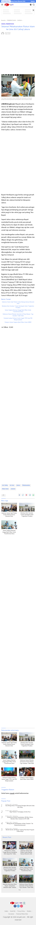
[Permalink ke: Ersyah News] (2, 33)
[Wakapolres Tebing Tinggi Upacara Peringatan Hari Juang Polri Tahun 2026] (10, 845)
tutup (19, 889)
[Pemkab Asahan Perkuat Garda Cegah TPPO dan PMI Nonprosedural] (9, 771)
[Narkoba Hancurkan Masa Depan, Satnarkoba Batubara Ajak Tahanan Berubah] (10, 879)
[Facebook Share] (19, 495)
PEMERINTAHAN (10, 24)
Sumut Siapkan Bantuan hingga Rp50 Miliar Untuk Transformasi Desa (18, 311)
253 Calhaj (5, 485)
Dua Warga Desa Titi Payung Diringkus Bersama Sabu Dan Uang (20, 806)
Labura (18, 485)
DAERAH (3, 24)
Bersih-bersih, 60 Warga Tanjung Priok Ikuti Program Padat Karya (20, 830)
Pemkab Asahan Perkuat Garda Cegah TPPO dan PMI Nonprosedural (18, 319)
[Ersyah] (9, 4)
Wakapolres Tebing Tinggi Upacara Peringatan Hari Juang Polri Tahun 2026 (10, 852)
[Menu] (2, 4)
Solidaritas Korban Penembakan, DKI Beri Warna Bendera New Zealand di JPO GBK (20, 818)
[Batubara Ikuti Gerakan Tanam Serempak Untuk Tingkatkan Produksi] (27, 507)
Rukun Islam (5, 489)
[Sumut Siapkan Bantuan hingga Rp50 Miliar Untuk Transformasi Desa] (9, 524)
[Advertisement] (18, 55)
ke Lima (12, 485)
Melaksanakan (26, 485)
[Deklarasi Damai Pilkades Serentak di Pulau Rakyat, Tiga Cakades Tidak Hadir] (27, 754)
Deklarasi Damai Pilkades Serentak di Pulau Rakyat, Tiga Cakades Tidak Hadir (18, 315)
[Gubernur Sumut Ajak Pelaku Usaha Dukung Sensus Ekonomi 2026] (9, 507)
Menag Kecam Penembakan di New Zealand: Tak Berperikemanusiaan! (20, 824)
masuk (12, 793)
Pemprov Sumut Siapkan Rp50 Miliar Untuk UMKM (18, 322)
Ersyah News (7, 32)
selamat (13, 489)
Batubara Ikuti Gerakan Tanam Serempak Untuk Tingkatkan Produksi (18, 307)
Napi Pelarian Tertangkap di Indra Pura (20, 812)
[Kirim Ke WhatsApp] (33, 495)
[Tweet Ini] (23, 495)
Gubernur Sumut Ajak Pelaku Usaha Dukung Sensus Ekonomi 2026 (18, 303)
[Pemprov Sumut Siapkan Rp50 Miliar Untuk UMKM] (27, 771)
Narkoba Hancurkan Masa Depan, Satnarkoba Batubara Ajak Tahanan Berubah (10, 886)
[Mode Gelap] (31, 4)
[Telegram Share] (30, 495)
